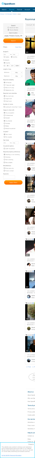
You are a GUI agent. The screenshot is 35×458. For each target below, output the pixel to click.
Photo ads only (9, 168)
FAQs (29, 439)
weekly (7, 57)
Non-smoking (9, 159)
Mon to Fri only (10, 87)
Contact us (31, 436)
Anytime (8, 63)
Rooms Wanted (14, 30)
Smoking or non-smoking (13, 154)
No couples (9, 137)
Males (7, 126)
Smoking (8, 157)
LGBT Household (10, 148)
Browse (11, 9)
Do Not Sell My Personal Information (11, 455)
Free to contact (9, 170)
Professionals (9, 115)
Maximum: (7, 76)
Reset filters (18, 47)
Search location (13, 33)
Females (8, 123)
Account (27, 9)
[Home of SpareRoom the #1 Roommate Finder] (8, 3)
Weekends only (10, 90)
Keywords (6, 174)
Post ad (19, 9)
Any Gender (9, 121)
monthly (15, 57)
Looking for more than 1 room (13, 107)
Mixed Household (10, 128)
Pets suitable (8, 162)
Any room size (9, 96)
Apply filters (13, 182)
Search (4, 9)
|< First (28, 367)
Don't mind (9, 134)
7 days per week (10, 85)
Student (8, 118)
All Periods (8, 82)
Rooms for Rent (13, 27)
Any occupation (10, 113)
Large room (9, 98)
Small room (9, 101)
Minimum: (6, 72)
